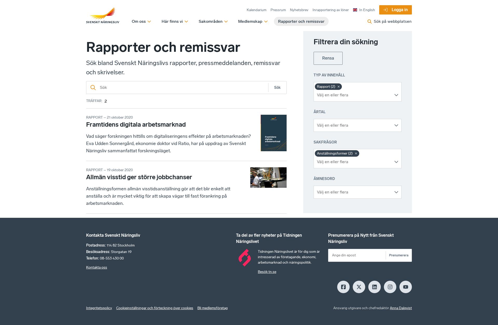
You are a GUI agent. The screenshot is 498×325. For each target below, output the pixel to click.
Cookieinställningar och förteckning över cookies (154, 308)
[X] (359, 287)
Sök (277, 87)
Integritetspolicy (99, 308)
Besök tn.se (267, 272)
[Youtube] (405, 287)
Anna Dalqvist (401, 308)
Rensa (328, 58)
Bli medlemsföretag (212, 308)
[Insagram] (390, 287)
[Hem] (102, 15)
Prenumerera (399, 255)
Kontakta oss (96, 267)
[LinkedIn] (374, 287)
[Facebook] (343, 287)
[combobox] (353, 95)
